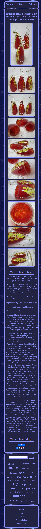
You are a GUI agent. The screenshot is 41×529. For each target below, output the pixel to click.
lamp (23, 484)
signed (32, 501)
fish (33, 489)
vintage (12, 467)
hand (23, 480)
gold (31, 472)
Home (21, 509)
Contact (21, 516)
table (29, 481)
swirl (29, 485)
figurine (29, 468)
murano (19, 496)
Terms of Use (21, 524)
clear (31, 492)
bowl (21, 488)
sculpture (22, 468)
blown (18, 491)
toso (9, 480)
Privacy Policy (21, 520)
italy (15, 484)
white (28, 497)
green (11, 463)
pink (28, 489)
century (10, 477)
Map (21, 513)
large (25, 477)
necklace (18, 464)
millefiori (16, 480)
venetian (14, 500)
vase (18, 476)
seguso (25, 492)
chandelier (13, 473)
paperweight (25, 501)
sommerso (29, 463)
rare (35, 469)
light (11, 492)
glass (23, 472)
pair (33, 480)
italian (12, 488)
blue (33, 476)
